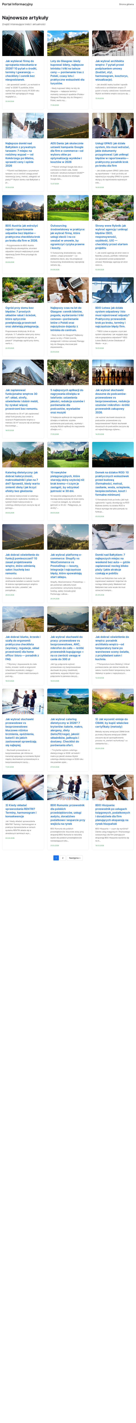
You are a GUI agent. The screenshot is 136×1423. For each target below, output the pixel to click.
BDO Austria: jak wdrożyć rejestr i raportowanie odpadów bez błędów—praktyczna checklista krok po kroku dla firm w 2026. (22, 233)
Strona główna (126, 4)
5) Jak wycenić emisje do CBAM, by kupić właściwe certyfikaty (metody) (111, 723)
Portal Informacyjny (17, 4)
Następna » (74, 858)
